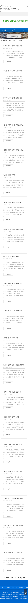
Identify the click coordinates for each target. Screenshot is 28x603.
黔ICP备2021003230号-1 (10, 594)
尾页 (24, 578)
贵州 (7, 596)
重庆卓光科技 (23, 594)
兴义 (18, 596)
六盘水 (13, 596)
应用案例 (8, 587)
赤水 (16, 596)
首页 (12, 578)
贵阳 (9, 596)
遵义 (11, 596)
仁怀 (20, 596)
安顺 (24, 596)
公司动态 (20, 40)
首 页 (10, 40)
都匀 (26, 596)
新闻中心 (22, 30)
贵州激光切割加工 (16, 592)
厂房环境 (13, 30)
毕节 (22, 596)
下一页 (19, 578)
